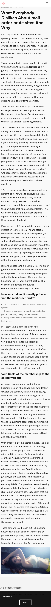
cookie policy (7, 596)
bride (21, 7)
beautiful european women (26, 205)
